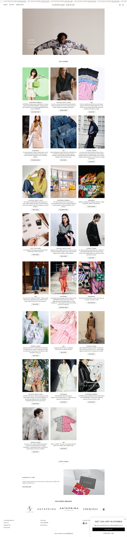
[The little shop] (35, 229)
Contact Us (6, 522)
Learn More (63, 110)
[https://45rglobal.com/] (101, 509)
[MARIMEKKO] (91, 181)
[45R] (91, 83)
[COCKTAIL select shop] (63, 83)
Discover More (26, 486)
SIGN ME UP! (109, 529)
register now (22, 1)
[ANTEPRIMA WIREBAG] (35, 83)
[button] (6, 5)
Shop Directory (43, 525)
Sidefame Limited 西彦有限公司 (65, 533)
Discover (91, 161)
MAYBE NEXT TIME (109, 533)
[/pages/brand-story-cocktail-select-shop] (62, 509)
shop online (91, 206)
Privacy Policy (7, 527)
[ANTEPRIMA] (35, 132)
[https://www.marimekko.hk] (83, 509)
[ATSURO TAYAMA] (91, 132)
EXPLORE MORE (35, 112)
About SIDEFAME (44, 522)
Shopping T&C (7, 525)
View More (35, 209)
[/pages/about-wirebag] (40, 509)
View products (33, 47)
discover (91, 112)
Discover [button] (43, 520)
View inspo (91, 402)
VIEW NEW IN (91, 302)
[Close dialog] (125, 519)
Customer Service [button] (9, 520)
